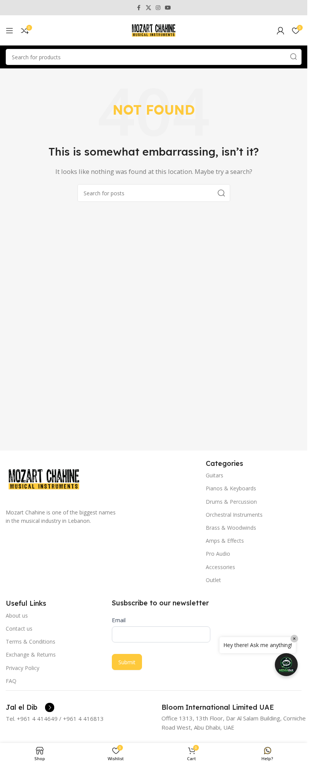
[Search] (294, 57)
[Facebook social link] (139, 8)
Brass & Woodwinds (231, 527)
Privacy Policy (22, 668)
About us (17, 615)
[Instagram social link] (158, 8)
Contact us (19, 628)
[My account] (280, 30)
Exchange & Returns (31, 654)
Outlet (213, 580)
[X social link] (148, 8)
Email (119, 620)
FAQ (11, 681)
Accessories (220, 567)
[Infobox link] (30, 707)
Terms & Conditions (30, 641)
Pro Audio (218, 553)
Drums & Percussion (231, 501)
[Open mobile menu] (9, 30)
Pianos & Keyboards (231, 488)
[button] (286, 664)
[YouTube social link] (168, 8)
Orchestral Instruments (234, 514)
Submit (127, 662)
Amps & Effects (225, 540)
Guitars (214, 475)
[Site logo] (153, 30)
